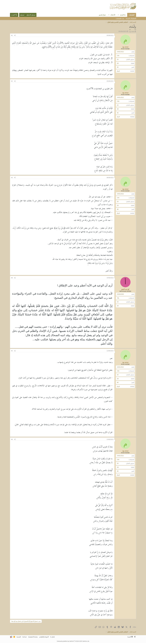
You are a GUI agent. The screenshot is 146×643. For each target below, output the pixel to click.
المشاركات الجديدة (131, 18)
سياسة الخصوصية (33, 637)
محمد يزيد (131, 31)
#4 (12, 278)
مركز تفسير (102, 15)
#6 (12, 439)
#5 (12, 351)
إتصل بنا (52, 637)
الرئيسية (19, 637)
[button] (118, 15)
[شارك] (14, 35)
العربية (129, 637)
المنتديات (131, 15)
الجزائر (118, 71)
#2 (12, 81)
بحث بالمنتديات (120, 18)
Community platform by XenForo (73, 641)
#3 (12, 177)
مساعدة (24, 637)
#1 (12, 35)
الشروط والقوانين (44, 637)
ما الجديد (123, 15)
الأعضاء (113, 15)
